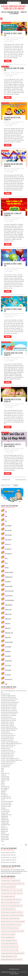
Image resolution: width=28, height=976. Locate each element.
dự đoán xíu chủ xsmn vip (7, 763)
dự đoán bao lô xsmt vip (7, 733)
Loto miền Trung (8, 660)
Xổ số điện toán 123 (9, 577)
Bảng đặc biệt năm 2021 (6, 890)
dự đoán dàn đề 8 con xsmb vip (12, 118)
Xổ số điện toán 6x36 (9, 572)
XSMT (6, 521)
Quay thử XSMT (8, 674)
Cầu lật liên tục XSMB (6, 804)
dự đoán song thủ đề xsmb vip (8, 727)
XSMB (6, 511)
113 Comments (10, 360)
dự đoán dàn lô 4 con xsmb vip (8, 715)
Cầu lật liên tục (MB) (9, 591)
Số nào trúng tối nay (6, 765)
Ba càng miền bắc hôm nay (7, 883)
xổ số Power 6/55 (8, 553)
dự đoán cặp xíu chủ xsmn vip (8, 752)
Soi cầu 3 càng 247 (11, 934)
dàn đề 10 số (16, 902)
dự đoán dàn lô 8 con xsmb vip (8, 720)
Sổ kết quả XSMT (8, 539)
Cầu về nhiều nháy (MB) (9, 600)
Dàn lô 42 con (4, 902)
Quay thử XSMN (8, 670)
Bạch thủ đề (12, 887)
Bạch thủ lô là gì (4, 887)
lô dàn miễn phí (20, 931)
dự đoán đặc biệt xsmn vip (7, 753)
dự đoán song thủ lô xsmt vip (8, 745)
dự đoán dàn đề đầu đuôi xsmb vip (13, 165)
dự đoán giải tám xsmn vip (7, 755)
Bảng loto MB (4, 831)
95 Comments (10, 125)
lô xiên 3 (3, 934)
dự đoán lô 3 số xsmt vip (7, 740)
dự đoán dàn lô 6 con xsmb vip (8, 718)
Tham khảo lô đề (5, 766)
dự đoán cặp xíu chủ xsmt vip (8, 735)
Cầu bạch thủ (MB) (8, 586)
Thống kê (7, 567)
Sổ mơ (6, 684)
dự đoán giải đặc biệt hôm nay (15, 905)
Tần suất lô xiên (18, 959)
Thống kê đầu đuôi (8, 605)
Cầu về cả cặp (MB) (8, 595)
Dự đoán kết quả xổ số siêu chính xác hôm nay (11, 912)
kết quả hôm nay (8, 525)
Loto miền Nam (8, 656)
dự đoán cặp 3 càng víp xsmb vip (12, 214)
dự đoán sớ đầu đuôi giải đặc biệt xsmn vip (11, 760)
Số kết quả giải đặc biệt (6, 953)
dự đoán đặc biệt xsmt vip (7, 737)
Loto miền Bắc (8, 651)
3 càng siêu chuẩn (5, 880)
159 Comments (10, 171)
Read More (8, 61)
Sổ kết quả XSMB (8, 530)
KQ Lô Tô (3, 826)
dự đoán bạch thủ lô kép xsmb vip (9, 699)
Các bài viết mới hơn (20, 479)
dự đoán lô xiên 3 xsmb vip (13, 34)
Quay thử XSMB (8, 665)
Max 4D (6, 563)
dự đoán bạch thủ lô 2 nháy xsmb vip (12, 445)
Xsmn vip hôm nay (5, 748)
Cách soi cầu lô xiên (17, 890)
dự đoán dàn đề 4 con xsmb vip (8, 705)
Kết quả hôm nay (5, 773)
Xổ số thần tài (8, 581)
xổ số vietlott (8, 544)
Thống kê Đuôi (7, 628)
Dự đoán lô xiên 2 (5, 915)
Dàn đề (10, 902)
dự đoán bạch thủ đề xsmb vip (8, 697)
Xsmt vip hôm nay (5, 732)
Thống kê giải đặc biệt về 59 (7, 959)
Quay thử (3, 833)
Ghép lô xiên (4, 928)
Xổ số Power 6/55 (5, 786)
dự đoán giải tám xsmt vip (7, 738)
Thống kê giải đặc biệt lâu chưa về (8, 956)
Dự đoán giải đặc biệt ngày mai (8, 909)
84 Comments (10, 407)
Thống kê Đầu (7, 623)
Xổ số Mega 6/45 (5, 788)
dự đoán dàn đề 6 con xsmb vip (8, 707)
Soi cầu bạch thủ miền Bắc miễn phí (9, 943)
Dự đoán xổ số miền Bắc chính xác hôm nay (11, 924)
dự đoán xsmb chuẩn (14, 918)
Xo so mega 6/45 (8, 549)
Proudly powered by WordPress (8, 972)
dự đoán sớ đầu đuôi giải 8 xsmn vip (10, 758)
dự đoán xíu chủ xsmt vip (7, 747)
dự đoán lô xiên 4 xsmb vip (13, 310)
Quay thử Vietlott (8, 679)
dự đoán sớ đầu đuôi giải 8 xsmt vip (9, 742)
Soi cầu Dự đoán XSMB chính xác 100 (9, 947)
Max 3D (6, 558)
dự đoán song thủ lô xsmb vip (8, 730)
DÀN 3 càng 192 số (18, 893)
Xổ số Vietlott (4, 790)
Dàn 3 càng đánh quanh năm (7, 896)
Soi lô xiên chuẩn (14, 950)
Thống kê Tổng (8, 637)
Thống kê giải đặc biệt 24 (18, 953)
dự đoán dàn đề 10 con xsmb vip (9, 710)
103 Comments (10, 452)
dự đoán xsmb (4, 918)
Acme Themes (14, 973)
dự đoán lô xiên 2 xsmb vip (13, 264)
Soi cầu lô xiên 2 (5, 950)
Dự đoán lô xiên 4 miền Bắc (17, 915)
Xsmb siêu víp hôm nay (6, 22)
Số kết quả (3, 775)
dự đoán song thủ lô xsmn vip (8, 761)
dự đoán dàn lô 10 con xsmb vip (12, 400)
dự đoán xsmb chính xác (6, 921)
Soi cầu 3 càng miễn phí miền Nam (9, 940)
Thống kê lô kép (8, 618)
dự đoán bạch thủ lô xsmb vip (8, 700)
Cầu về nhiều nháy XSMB (7, 801)
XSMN (6, 516)
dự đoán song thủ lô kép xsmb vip (13, 354)
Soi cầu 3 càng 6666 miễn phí (7, 937)
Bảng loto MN (4, 829)
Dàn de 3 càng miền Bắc (6, 899)
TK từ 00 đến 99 (8, 646)
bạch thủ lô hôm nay (19, 883)
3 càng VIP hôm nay (15, 880)
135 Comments (10, 41)
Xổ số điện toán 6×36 (6, 798)
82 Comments (10, 76)
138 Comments (10, 221)
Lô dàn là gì (12, 931)
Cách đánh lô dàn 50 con (6, 893)
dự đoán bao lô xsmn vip (7, 750)
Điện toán (3, 793)
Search (15, 485)
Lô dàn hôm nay (5, 931)
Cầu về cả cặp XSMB (6, 803)
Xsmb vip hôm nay (5, 66)
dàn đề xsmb (4, 905)
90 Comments (10, 271)
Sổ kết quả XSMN (8, 535)
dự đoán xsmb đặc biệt (19, 921)
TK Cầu (2, 800)
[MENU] (1, 19)
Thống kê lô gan (8, 609)
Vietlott (2, 781)
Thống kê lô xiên (8, 614)
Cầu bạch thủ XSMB (6, 806)
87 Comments (10, 316)
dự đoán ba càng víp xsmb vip (14, 69)
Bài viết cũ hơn (6, 479)
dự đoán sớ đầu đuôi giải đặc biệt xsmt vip (11, 743)
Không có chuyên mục (14, 928)
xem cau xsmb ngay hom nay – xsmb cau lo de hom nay (14, 7)
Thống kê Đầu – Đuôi (9, 632)
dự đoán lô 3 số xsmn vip (7, 757)
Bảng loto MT (4, 828)
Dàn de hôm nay (17, 899)
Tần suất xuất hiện (9, 642)
